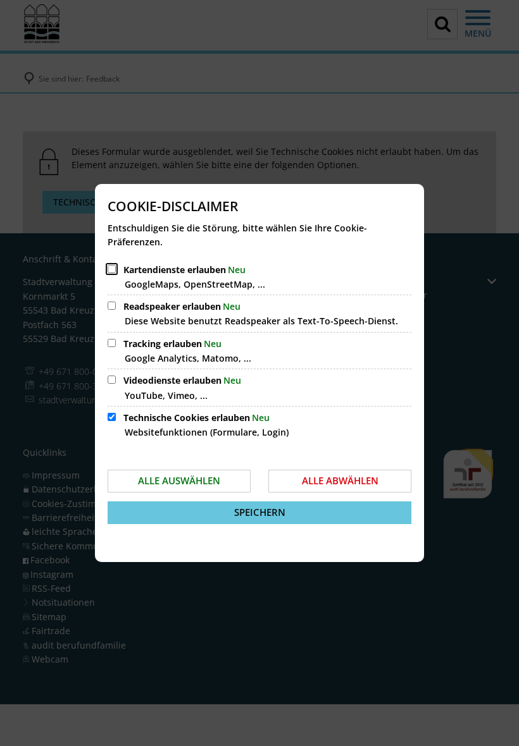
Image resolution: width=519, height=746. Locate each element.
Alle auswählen (179, 480)
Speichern (259, 512)
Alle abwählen (340, 480)
